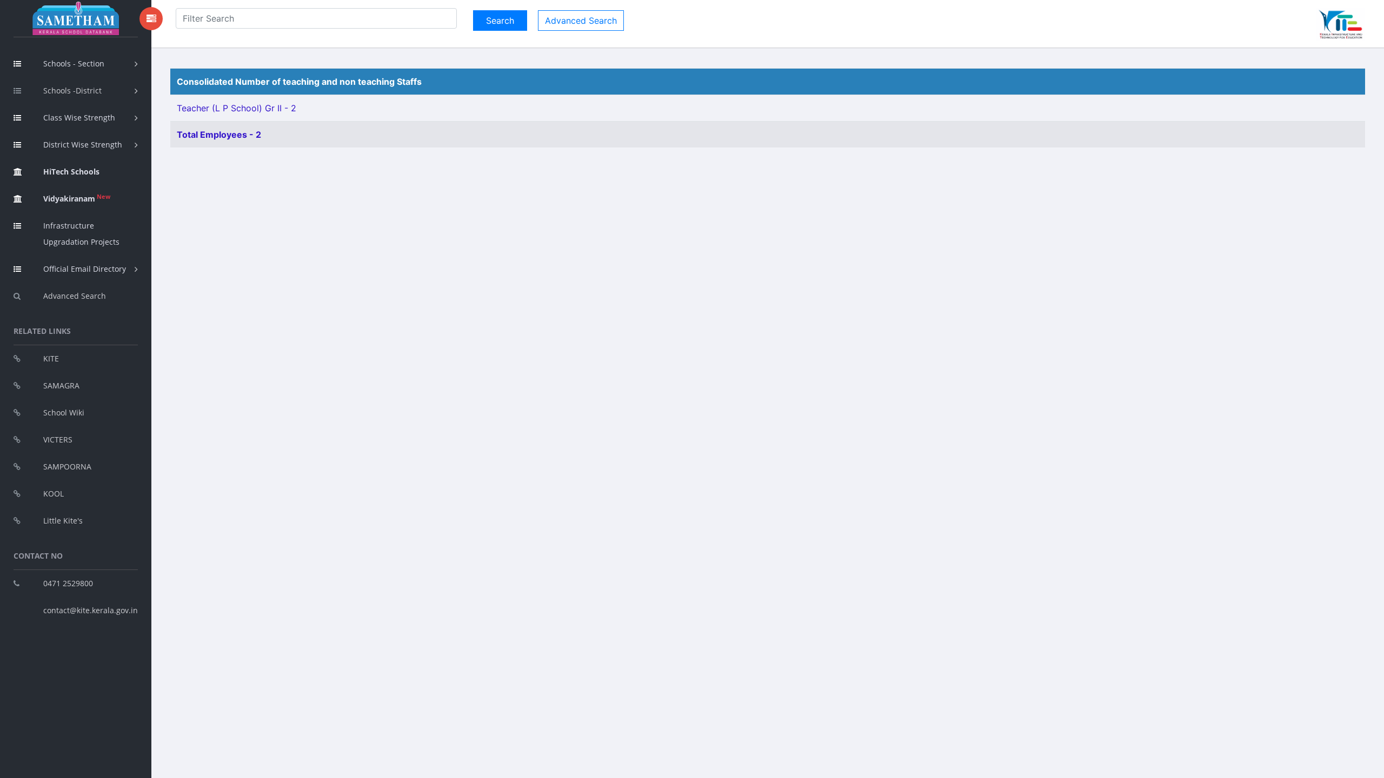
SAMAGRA (61, 385)
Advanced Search (74, 296)
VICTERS (57, 439)
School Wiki (63, 412)
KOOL (53, 493)
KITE (51, 358)
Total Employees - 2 (219, 134)
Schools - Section (73, 63)
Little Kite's (63, 520)
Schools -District (72, 90)
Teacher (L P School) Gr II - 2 (236, 108)
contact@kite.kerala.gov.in (90, 610)
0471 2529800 (68, 583)
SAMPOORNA (67, 466)
